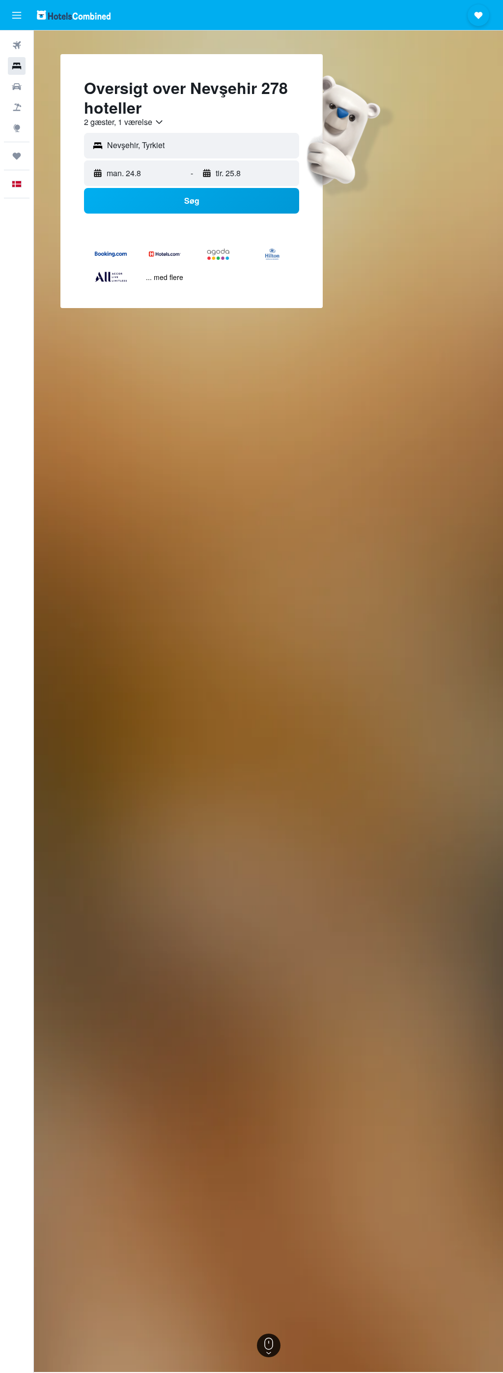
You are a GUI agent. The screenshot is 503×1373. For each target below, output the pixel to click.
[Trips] (16, 156)
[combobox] (124, 122)
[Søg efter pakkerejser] (16, 107)
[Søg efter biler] (16, 86)
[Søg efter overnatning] (16, 66)
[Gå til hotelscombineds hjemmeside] (73, 15)
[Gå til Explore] (16, 128)
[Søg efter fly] (16, 45)
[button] (17, 15)
